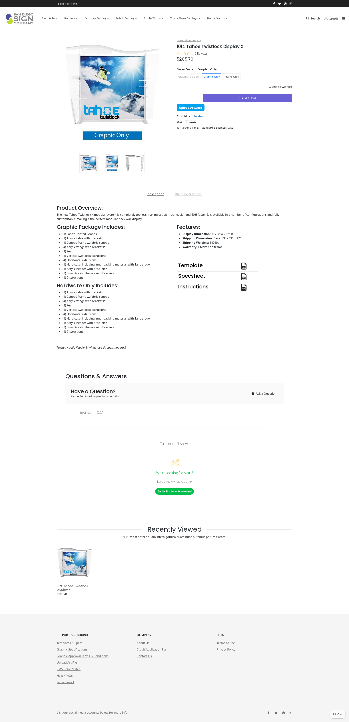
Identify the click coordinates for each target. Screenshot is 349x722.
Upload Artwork (190, 108)
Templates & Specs (70, 643)
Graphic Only (212, 76)
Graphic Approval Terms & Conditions (83, 656)
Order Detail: (197, 69)
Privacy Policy (226, 649)
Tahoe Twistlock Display (189, 40)
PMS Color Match (69, 669)
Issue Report (65, 682)
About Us (143, 643)
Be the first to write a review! (175, 491)
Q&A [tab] (100, 412)
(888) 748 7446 (67, 3)
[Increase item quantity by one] (197, 98)
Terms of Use (226, 643)
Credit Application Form (153, 649)
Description (155, 194)
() (333, 18)
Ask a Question (265, 394)
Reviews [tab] (86, 412)
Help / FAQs (65, 676)
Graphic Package (188, 76)
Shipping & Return (188, 194)
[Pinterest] (285, 3)
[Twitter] (279, 3)
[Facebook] (273, 3)
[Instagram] (290, 3)
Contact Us (144, 656)
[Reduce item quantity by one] (180, 98)
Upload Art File (67, 663)
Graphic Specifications (72, 649)
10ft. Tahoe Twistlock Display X (72, 588)
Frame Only (232, 76)
